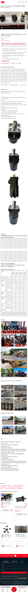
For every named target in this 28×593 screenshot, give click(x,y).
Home (2, 5)
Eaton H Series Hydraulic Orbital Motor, (14, 488)
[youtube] (26, 578)
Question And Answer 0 (5, 40)
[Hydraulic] (22, 578)
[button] (26, 504)
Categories (14, 590)
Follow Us (25, 591)
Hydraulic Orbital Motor (6, 485)
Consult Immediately (5, 587)
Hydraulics (6, 5)
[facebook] (18, 578)
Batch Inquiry (22, 587)
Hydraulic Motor (12, 5)
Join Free (19, 591)
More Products (6, 63)
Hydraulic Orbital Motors (20, 5)
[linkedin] (20, 578)
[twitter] (24, 578)
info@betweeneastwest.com (7, 578)
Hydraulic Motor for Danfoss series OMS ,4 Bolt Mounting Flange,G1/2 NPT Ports (20, 507)
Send (14, 572)
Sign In (7, 591)
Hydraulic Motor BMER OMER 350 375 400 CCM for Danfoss (6, 503)
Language (2, 591)
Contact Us (25, 555)
